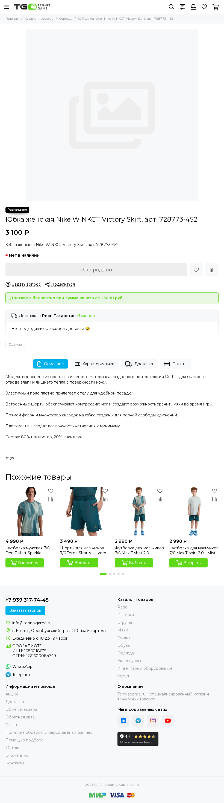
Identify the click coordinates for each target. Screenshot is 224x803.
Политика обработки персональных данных (48, 732)
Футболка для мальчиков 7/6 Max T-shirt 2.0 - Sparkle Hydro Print (139, 550)
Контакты (14, 763)
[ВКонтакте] (123, 721)
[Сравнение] (212, 269)
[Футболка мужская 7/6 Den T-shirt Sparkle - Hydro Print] (30, 511)
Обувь (123, 645)
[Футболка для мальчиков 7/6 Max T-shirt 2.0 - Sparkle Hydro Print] (139, 511)
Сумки (123, 637)
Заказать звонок (25, 610)
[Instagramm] (153, 721)
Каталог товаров (39, 18)
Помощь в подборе (24, 740)
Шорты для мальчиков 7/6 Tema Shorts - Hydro (83, 550)
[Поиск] (171, 7)
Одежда (65, 18)
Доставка (143, 363)
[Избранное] (196, 269)
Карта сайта (129, 784)
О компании (17, 755)
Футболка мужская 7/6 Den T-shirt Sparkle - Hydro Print (27, 550)
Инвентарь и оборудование (145, 668)
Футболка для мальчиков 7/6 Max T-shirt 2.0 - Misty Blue (194, 550)
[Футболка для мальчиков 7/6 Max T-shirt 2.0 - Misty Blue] (194, 511)
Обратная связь (20, 717)
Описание (54, 363)
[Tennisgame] (32, 7)
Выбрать (82, 562)
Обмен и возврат (22, 709)
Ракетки (125, 614)
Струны (124, 622)
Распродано (96, 270)
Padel (122, 607)
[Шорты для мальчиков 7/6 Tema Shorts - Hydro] (84, 511)
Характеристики (98, 363)
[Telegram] (138, 721)
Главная (12, 18)
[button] (103, 574)
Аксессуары (129, 660)
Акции (11, 694)
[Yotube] (168, 721)
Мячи (122, 630)
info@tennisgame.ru (31, 623)
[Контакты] (182, 7)
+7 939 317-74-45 (27, 600)
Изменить (86, 316)
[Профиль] (193, 7)
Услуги (124, 676)
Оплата (179, 363)
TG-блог (13, 747)
